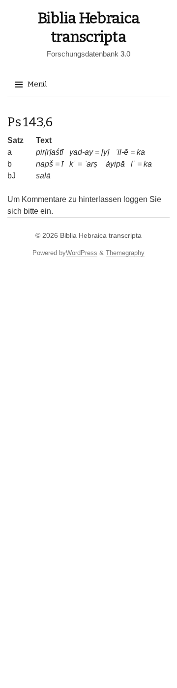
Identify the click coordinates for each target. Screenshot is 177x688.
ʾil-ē (121, 152)
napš (44, 164)
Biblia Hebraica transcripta (101, 235)
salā (43, 176)
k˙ (72, 164)
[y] (105, 152)
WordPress (81, 253)
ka (141, 152)
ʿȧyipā (114, 164)
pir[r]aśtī (49, 152)
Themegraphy (125, 253)
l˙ (133, 164)
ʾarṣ (90, 164)
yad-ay (81, 152)
